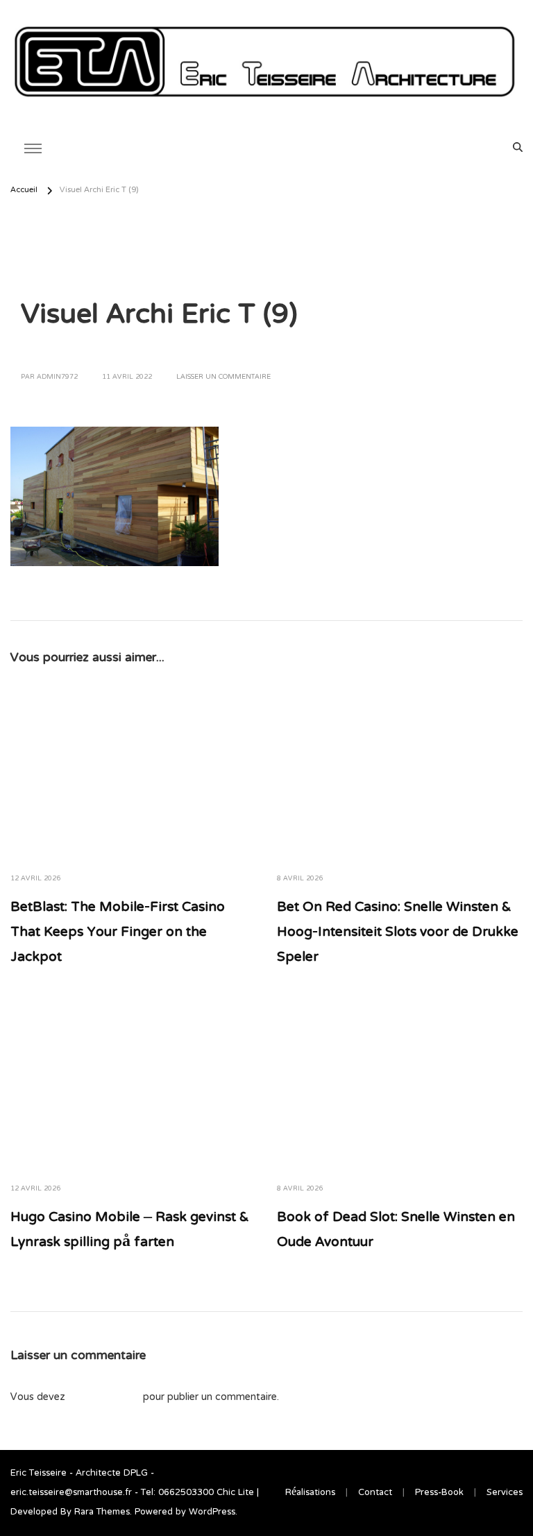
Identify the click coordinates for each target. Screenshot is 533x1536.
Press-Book (439, 1493)
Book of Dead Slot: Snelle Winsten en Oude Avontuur (396, 1230)
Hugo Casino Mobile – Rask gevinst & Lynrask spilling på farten (129, 1230)
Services (505, 1493)
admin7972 (57, 377)
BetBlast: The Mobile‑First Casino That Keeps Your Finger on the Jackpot (117, 932)
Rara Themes (102, 1512)
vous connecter (104, 1397)
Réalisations (310, 1493)
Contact (375, 1493)
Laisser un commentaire (223, 377)
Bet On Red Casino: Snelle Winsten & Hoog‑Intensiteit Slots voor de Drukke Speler (397, 932)
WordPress (212, 1512)
